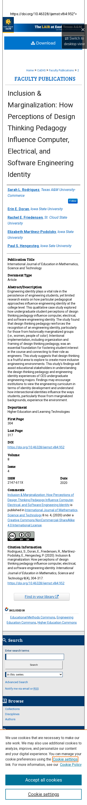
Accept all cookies (43, 780)
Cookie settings (65, 759)
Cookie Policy (71, 765)
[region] (43, 767)
